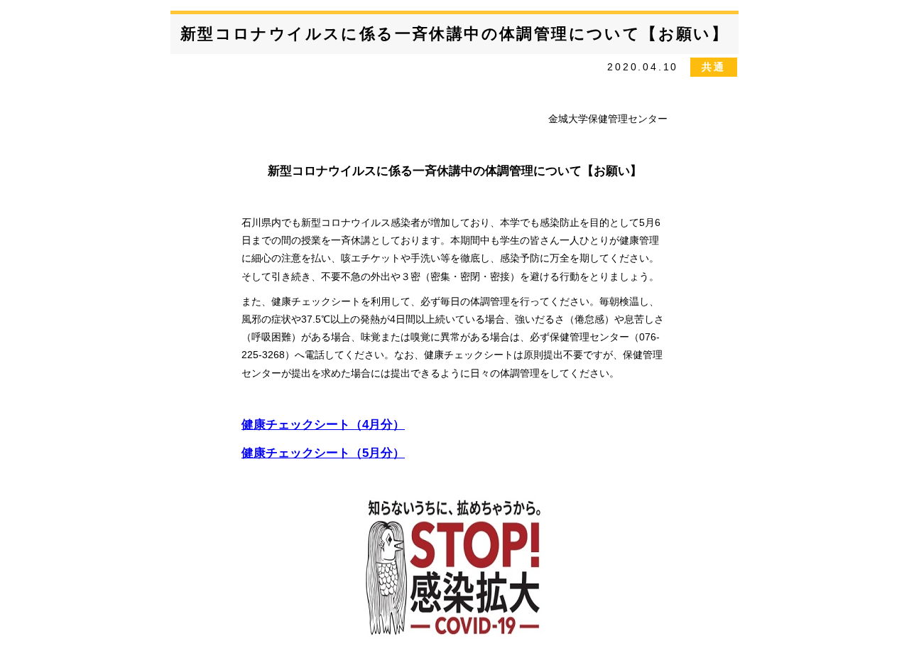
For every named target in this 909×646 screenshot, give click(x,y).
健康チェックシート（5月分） (323, 453)
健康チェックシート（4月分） (323, 424)
